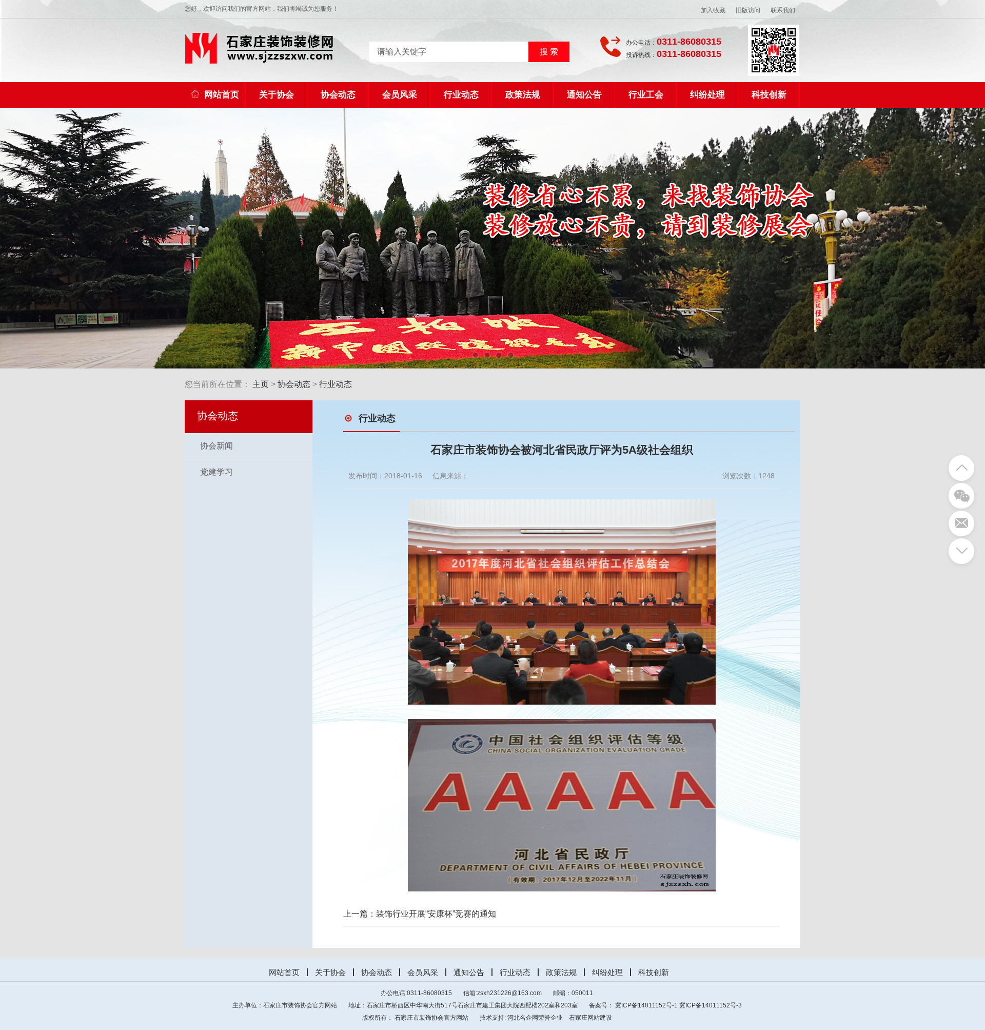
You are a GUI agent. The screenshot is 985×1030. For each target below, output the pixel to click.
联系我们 (783, 10)
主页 (260, 384)
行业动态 (461, 95)
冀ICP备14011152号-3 (710, 1005)
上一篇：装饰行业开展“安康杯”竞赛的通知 (419, 913)
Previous (116, 238)
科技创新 (769, 95)
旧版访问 (748, 10)
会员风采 (399, 95)
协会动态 (338, 95)
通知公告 (584, 95)
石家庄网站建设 (590, 1017)
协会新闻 (216, 445)
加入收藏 (713, 10)
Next (869, 238)
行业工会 (645, 95)
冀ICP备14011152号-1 (646, 1005)
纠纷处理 (707, 95)
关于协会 (276, 95)
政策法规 (522, 95)
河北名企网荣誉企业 (535, 1017)
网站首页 (221, 95)
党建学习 (216, 472)
